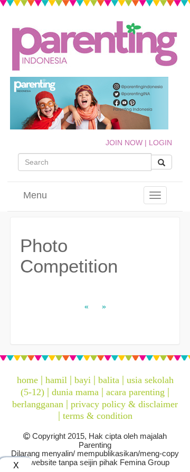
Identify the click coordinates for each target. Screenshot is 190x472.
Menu (35, 195)
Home (27, 380)
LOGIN (160, 142)
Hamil (56, 380)
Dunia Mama (75, 392)
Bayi (82, 380)
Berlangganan (37, 404)
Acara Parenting (135, 392)
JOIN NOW (124, 142)
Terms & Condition (97, 415)
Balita (108, 380)
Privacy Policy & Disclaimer (124, 404)
